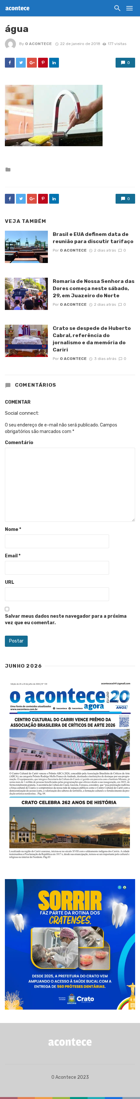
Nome (13, 529)
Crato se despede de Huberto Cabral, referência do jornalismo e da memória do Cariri (92, 339)
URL (9, 582)
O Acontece (38, 43)
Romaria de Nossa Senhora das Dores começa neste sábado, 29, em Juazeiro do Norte (93, 288)
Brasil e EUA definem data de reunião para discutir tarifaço (93, 237)
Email (13, 556)
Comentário (19, 442)
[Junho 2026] (70, 770)
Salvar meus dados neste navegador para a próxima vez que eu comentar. (66, 619)
